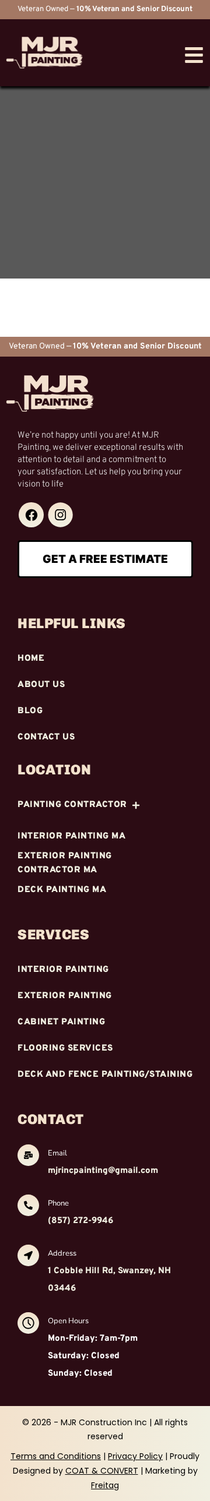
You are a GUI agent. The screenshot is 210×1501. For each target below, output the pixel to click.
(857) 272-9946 (80, 1221)
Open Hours (68, 1321)
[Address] (28, 1257)
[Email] (28, 1156)
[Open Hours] (28, 1324)
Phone (58, 1203)
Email (57, 1153)
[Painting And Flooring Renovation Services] (31, 514)
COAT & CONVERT (101, 1471)
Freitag (105, 1485)
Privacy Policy (135, 1456)
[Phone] (28, 1207)
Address (62, 1253)
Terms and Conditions (55, 1456)
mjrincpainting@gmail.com (103, 1170)
